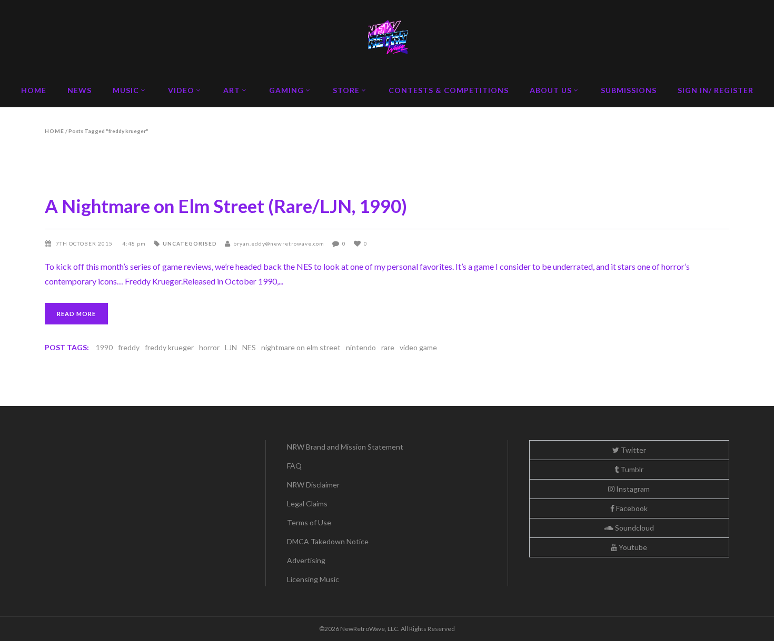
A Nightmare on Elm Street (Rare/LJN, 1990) (226, 206)
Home (54, 131)
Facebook (631, 508)
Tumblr (631, 469)
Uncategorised (190, 243)
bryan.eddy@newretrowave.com (278, 243)
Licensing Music (313, 579)
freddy (129, 347)
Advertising (306, 560)
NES (249, 347)
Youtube (632, 547)
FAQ (294, 465)
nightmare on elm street (301, 347)
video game (418, 347)
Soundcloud (633, 527)
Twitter (632, 449)
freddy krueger (169, 347)
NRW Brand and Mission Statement (345, 446)
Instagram (632, 488)
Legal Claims (307, 503)
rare (387, 347)
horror (209, 347)
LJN (231, 347)
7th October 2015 (85, 243)
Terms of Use (309, 522)
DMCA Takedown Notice (328, 541)
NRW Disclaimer (313, 484)
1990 (104, 347)
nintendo (361, 347)
